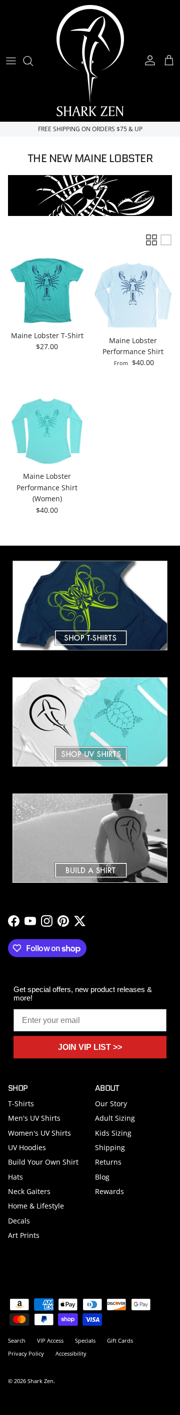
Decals (19, 1220)
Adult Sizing (115, 1118)
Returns (108, 1162)
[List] (166, 240)
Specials (85, 1340)
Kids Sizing (113, 1133)
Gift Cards (120, 1340)
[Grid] (152, 240)
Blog (102, 1177)
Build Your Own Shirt (43, 1162)
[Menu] (11, 61)
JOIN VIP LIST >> (90, 1047)
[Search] (33, 61)
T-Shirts (21, 1103)
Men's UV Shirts (34, 1118)
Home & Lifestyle (36, 1206)
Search (17, 1340)
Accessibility (71, 1353)
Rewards (109, 1191)
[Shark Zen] (90, 60)
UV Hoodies (27, 1147)
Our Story (111, 1103)
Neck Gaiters (29, 1191)
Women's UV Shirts (39, 1133)
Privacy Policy (26, 1353)
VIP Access (50, 1340)
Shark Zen (41, 1381)
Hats (15, 1177)
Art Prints (24, 1235)
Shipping (110, 1147)
